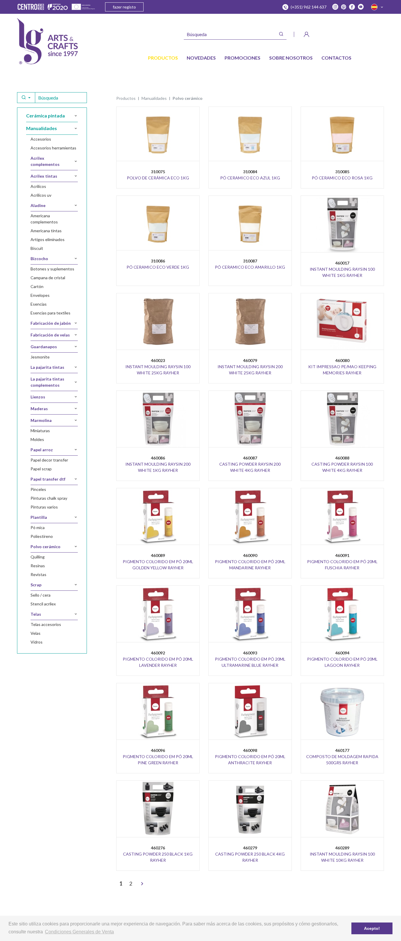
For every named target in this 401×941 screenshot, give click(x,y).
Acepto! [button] (372, 928)
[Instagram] (335, 7)
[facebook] (352, 7)
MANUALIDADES (154, 98)
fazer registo (124, 6)
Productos (126, 98)
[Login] (306, 34)
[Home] (47, 41)
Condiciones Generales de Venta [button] (79, 931)
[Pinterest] (343, 7)
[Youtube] (361, 7)
